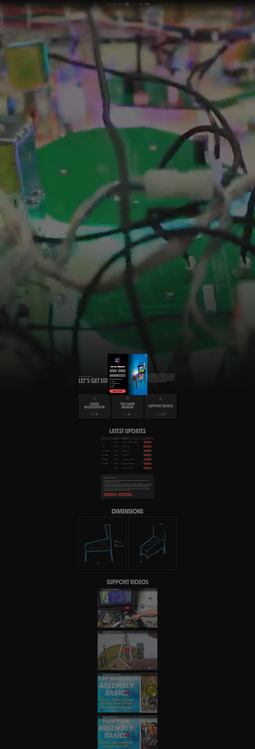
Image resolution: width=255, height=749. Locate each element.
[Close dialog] (146, 355)
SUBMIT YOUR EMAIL (117, 391)
